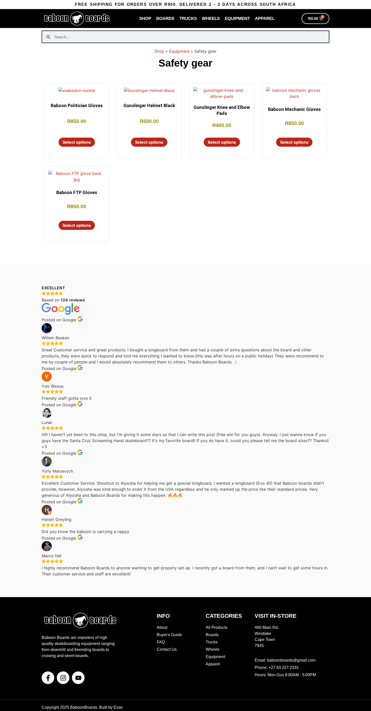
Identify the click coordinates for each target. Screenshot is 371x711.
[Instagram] (63, 677)
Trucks (188, 18)
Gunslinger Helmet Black (149, 105)
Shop (145, 18)
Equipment (237, 18)
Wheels (211, 18)
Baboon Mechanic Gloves (294, 109)
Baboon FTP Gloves (76, 192)
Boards (165, 18)
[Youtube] (78, 677)
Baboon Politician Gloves (77, 105)
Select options (77, 142)
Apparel (265, 18)
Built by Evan (111, 707)
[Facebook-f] (48, 677)
